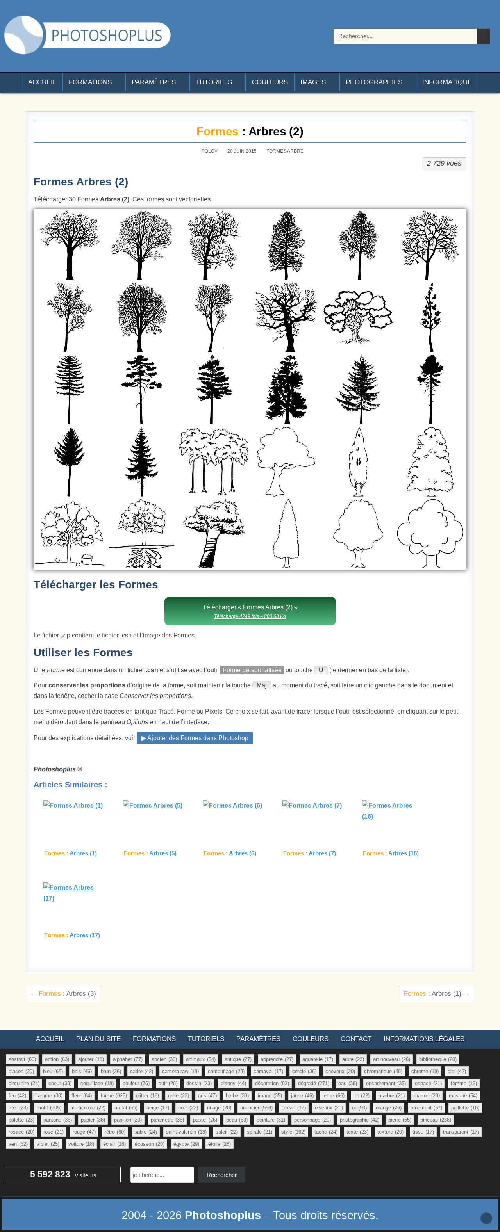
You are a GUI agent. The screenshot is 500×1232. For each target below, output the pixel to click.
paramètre (167, 1120)
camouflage (226, 1071)
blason (21, 1071)
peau (237, 1120)
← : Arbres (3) (63, 993)
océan (294, 1108)
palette (21, 1120)
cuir (168, 1083)
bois (82, 1071)
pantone (57, 1120)
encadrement (386, 1083)
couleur (136, 1083)
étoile (219, 1144)
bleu (53, 1071)
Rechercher (222, 1174)
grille (178, 1095)
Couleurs (270, 82)
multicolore (87, 1108)
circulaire (24, 1083)
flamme (48, 1095)
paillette (465, 1108)
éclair (114, 1144)
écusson (149, 1144)
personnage (312, 1120)
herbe (237, 1095)
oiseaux (329, 1108)
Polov (210, 151)
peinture (271, 1120)
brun (111, 1071)
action (57, 1059)
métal (126, 1108)
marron (427, 1095)
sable (145, 1132)
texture (390, 1132)
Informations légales (424, 1039)
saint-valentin (186, 1132)
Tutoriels (214, 82)
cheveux (340, 1071)
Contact (356, 1039)
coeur (59, 1083)
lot (362, 1095)
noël (188, 1108)
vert (18, 1144)
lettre (334, 1095)
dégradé (313, 1083)
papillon (128, 1120)
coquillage (97, 1083)
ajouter (91, 1059)
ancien (164, 1059)
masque (463, 1095)
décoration (272, 1083)
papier (93, 1120)
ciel (457, 1071)
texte (357, 1132)
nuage (219, 1108)
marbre (392, 1095)
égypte (186, 1144)
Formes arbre (285, 151)
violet (48, 1144)
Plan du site (98, 1039)
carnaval (268, 1071)
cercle (304, 1071)
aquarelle (317, 1059)
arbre (353, 1059)
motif (49, 1108)
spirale (259, 1132)
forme (114, 1095)
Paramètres (154, 82)
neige (157, 1108)
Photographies (374, 82)
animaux (201, 1059)
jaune (302, 1095)
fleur (81, 1095)
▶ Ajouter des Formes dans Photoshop (194, 738)
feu (17, 1095)
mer (18, 1108)
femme (464, 1083)
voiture (81, 1144)
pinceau (435, 1120)
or (359, 1108)
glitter (147, 1095)
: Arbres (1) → (437, 993)
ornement (426, 1108)
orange (389, 1108)
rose (53, 1132)
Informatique (447, 82)
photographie (359, 1120)
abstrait (22, 1059)
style (293, 1132)
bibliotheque (438, 1059)
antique (238, 1059)
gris (207, 1095)
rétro (115, 1132)
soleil (227, 1132)
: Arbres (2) (249, 131)
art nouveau (391, 1059)
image (270, 1095)
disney (233, 1083)
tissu (423, 1132)
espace (428, 1083)
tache (326, 1132)
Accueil (42, 82)
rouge (84, 1132)
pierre (399, 1120)
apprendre (277, 1059)
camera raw (180, 1071)
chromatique (383, 1071)
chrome (425, 1071)
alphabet (128, 1059)
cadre (141, 1071)
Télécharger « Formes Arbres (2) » (250, 611)
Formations (90, 82)
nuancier (256, 1108)
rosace (21, 1132)
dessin (199, 1083)
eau (347, 1083)
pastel (205, 1120)
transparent (461, 1132)
